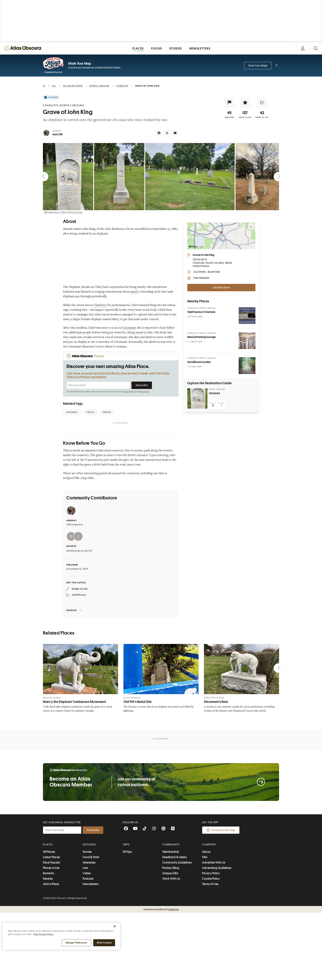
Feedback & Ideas (174, 857)
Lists (85, 868)
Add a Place (51, 884)
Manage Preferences (76, 942)
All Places (49, 851)
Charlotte (100, 305)
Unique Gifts (170, 873)
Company (209, 844)
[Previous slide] (43, 176)
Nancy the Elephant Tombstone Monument (74, 702)
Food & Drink (91, 857)
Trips (126, 844)
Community (171, 844)
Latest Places (51, 857)
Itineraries (89, 862)
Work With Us (171, 878)
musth (134, 291)
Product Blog (170, 868)
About (206, 851)
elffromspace (74, 524)
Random (48, 873)
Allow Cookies (104, 942)
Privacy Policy (128, 392)
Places (48, 844)
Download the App (223, 830)
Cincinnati (129, 328)
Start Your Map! (257, 65)
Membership (170, 851)
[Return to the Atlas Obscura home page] (23, 48)
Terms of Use (143, 392)
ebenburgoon (75, 550)
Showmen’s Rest (216, 702)
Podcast (88, 878)
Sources (71, 610)
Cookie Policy (211, 878)
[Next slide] (278, 176)
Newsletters (90, 884)
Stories (87, 851)
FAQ (204, 857)
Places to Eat (51, 868)
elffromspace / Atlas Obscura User (63, 212)
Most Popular (51, 862)
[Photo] (247, 315)
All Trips (127, 851)
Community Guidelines (177, 862)
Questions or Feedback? (161, 909)
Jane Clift (57, 134)
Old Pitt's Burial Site (137, 702)
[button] (229, 102)
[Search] (315, 48)
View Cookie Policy (43, 934)
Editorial (89, 844)
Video (87, 873)
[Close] (114, 926)
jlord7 (88, 550)
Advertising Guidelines (216, 868)
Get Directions (221, 287)
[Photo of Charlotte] (197, 398)
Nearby (48, 878)
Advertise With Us (213, 862)
